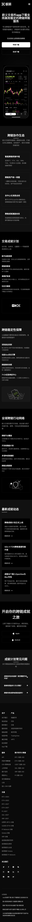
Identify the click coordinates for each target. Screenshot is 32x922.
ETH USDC (5, 800)
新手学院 (14, 732)
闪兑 (12, 721)
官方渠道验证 (6, 779)
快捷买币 (14, 718)
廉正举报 (4, 739)
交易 (12, 725)
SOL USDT (5, 815)
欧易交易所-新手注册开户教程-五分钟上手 (14, 909)
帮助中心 (4, 775)
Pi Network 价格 (7, 829)
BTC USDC (5, 797)
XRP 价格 (5, 837)
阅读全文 (7, 536)
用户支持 (4, 772)
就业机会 (4, 721)
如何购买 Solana (7, 851)
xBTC (13, 739)
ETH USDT (5, 808)
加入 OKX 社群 (6, 786)
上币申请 (4, 768)
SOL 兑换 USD (19, 768)
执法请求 (4, 743)
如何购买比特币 (7, 844)
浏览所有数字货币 (16, 728)
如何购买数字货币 (7, 840)
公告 (3, 782)
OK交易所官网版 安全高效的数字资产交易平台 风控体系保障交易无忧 (15, 914)
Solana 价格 (6, 833)
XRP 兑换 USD (19, 772)
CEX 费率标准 (6, 764)
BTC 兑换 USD (19, 757)
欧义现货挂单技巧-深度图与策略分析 (13, 901)
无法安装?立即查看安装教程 (16, 38)
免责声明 (4, 736)
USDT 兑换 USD (20, 764)
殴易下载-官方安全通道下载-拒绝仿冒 (13, 905)
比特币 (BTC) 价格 (8, 822)
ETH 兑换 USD (19, 761)
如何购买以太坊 (7, 847)
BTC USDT (5, 804)
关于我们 (4, 718)
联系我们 (4, 725)
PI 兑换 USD (19, 775)
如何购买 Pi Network (8, 855)
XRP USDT (5, 818)
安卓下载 (16, 52)
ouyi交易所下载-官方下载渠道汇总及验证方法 (15, 897)
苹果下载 (16, 45)
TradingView (15, 736)
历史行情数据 (6, 761)
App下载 (4, 747)
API (3, 757)
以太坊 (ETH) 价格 (8, 826)
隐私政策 (4, 732)
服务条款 (4, 728)
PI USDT (4, 811)
